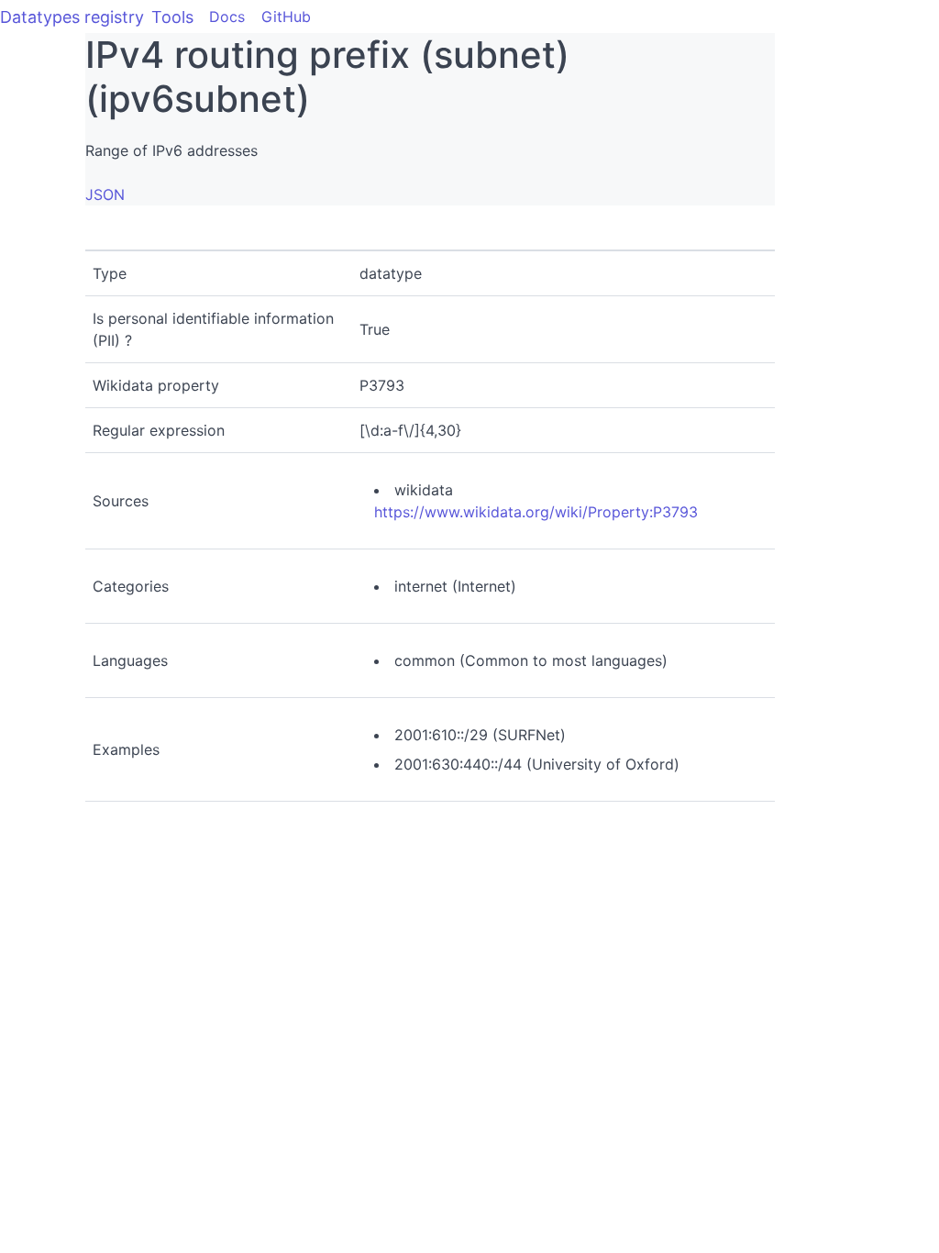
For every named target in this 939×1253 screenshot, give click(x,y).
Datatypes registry (72, 17)
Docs (227, 16)
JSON (105, 194)
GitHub (286, 16)
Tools (172, 17)
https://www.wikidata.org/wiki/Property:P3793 (536, 512)
